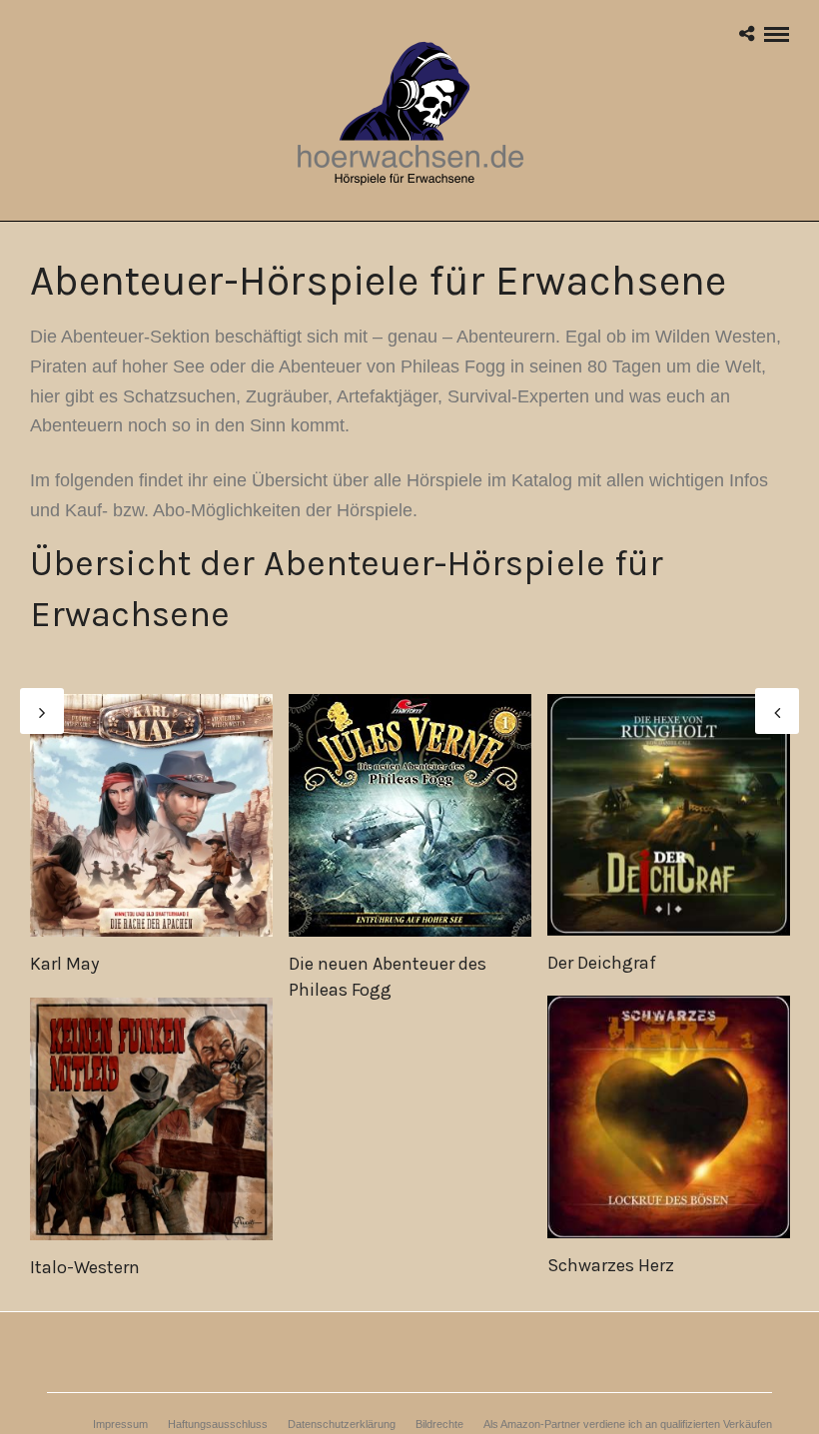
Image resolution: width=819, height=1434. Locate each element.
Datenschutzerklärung (342, 1424)
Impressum (120, 1424)
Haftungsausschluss (218, 1424)
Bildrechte (439, 1424)
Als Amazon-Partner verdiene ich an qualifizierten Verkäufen (627, 1424)
